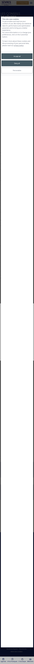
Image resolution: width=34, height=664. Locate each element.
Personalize (17, 70)
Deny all (17, 63)
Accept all (17, 56)
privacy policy (18, 45)
